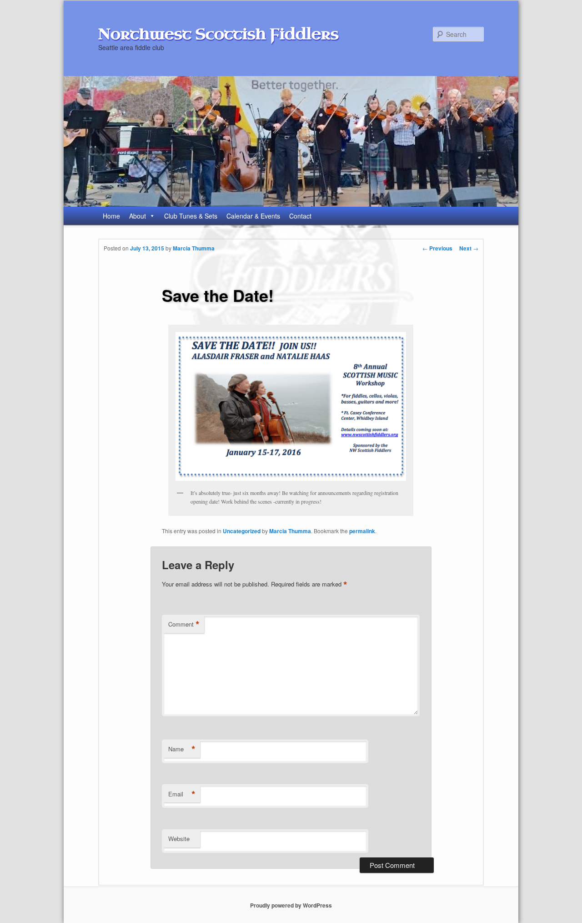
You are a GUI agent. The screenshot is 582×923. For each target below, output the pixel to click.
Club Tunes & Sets (190, 215)
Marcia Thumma (194, 248)
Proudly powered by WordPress (291, 905)
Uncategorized (242, 531)
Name (182, 749)
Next (468, 248)
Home (111, 215)
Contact (300, 215)
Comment (184, 624)
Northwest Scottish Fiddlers (218, 34)
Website (179, 838)
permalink (362, 531)
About (137, 215)
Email (182, 794)
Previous (437, 248)
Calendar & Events (253, 215)
